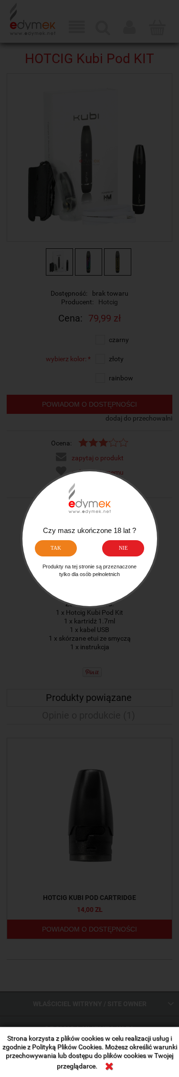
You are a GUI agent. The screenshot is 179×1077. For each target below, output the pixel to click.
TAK (56, 548)
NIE (123, 548)
